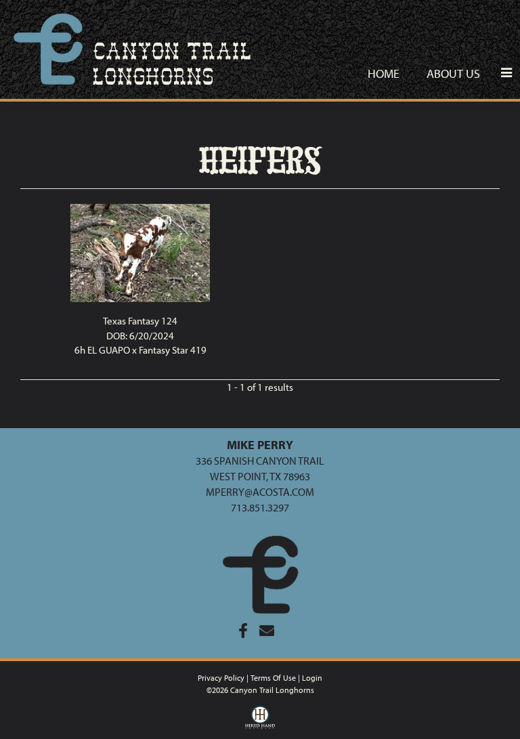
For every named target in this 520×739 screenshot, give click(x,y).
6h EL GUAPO (102, 349)
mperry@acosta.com (260, 492)
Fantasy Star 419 (173, 349)
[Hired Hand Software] (260, 721)
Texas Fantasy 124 (140, 320)
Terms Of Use (273, 678)
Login (312, 678)
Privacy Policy (221, 678)
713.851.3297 (260, 507)
